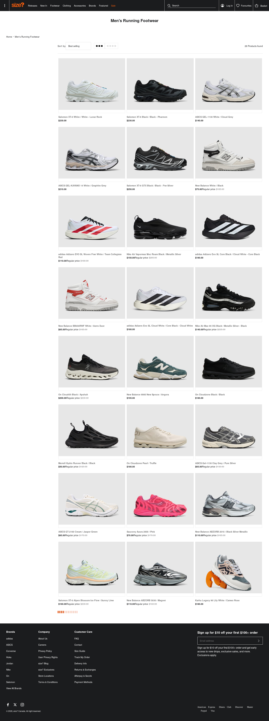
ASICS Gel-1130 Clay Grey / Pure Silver (215, 463)
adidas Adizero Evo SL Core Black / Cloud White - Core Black (227, 254)
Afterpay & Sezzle (83, 675)
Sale (113, 5)
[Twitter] (15, 705)
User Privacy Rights (48, 657)
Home (9, 36)
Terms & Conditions (48, 682)
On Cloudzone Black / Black (210, 394)
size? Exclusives (46, 669)
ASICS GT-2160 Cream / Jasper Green (78, 531)
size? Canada (19, 711)
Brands (92, 5)
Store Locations (46, 675)
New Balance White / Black (209, 185)
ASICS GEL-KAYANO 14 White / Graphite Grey (82, 185)
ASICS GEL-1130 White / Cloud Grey (214, 116)
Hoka (8, 657)
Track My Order (82, 657)
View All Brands (13, 688)
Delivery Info (80, 663)
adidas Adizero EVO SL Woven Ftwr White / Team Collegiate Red (90, 256)
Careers (42, 644)
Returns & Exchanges (85, 669)
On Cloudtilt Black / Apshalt (73, 394)
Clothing (67, 5)
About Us (42, 638)
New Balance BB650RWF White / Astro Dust (81, 325)
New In (43, 5)
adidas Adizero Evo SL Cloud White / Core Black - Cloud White (160, 325)
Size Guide (79, 650)
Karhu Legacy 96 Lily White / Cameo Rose (217, 600)
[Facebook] (8, 705)
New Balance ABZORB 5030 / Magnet (146, 600)
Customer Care (83, 632)
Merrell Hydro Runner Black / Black (76, 463)
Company (44, 632)
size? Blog (43, 663)
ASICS (9, 644)
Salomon (10, 682)
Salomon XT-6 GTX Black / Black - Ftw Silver (150, 185)
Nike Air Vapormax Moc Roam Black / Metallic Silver (154, 254)
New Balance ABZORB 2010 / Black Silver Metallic (221, 531)
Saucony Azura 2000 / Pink (141, 531)
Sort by (62, 46)
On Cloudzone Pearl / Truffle (141, 463)
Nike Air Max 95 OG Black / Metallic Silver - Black (221, 325)
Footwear (55, 5)
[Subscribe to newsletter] (259, 641)
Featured (103, 5)
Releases (32, 5)
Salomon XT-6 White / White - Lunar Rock (80, 116)
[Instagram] (22, 705)
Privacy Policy (45, 650)
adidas (9, 638)
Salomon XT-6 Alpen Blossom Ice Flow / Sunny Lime (86, 600)
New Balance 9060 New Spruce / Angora (148, 394)
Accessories (80, 5)
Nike (8, 669)
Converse (11, 650)
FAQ (76, 638)
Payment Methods (83, 682)
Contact (78, 644)
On (7, 675)
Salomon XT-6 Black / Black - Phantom (147, 116)
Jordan (9, 663)
